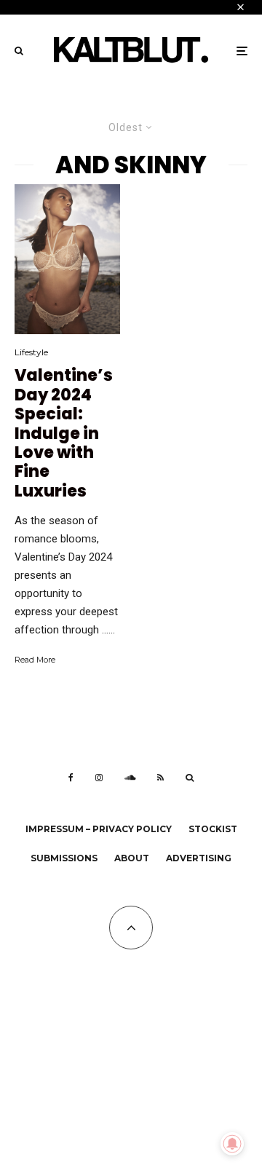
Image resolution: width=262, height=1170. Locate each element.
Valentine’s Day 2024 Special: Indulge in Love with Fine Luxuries (64, 433)
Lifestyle (31, 352)
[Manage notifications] (232, 1143)
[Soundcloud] (130, 777)
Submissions (64, 858)
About (131, 858)
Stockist (212, 828)
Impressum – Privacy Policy (98, 828)
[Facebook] (70, 777)
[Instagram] (99, 777)
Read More (35, 660)
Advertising (198, 858)
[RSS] (160, 777)
